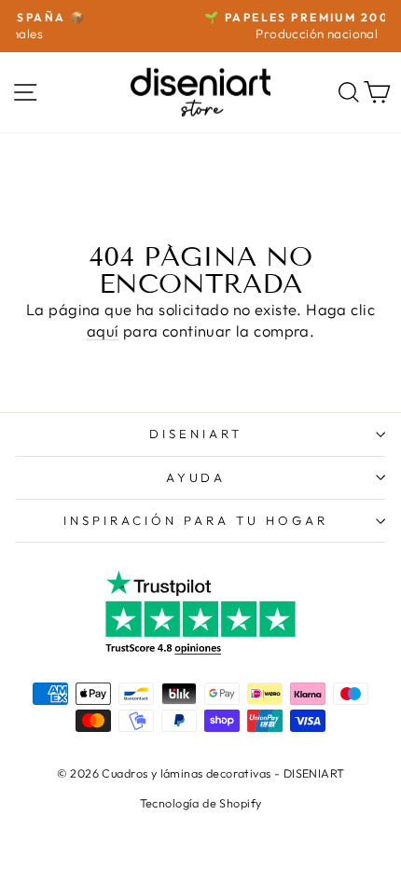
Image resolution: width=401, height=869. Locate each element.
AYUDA (196, 477)
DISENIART (195, 433)
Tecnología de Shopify (201, 802)
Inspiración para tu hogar (195, 520)
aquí (103, 330)
